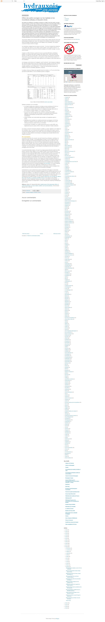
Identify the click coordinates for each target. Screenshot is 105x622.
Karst (66, 282)
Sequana (67, 399)
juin (67, 558)
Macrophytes (67, 294)
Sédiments (67, 389)
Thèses (66, 424)
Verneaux (67, 443)
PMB (66, 346)
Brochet (66, 152)
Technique (67, 418)
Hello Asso (78, 39)
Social (66, 409)
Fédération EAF (68, 498)
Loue (66, 291)
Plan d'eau (67, 344)
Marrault (66, 297)
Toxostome (67, 432)
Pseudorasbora (68, 357)
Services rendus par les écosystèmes (72, 402)
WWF (66, 454)
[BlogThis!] (34, 190)
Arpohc (66, 467)
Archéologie (67, 119)
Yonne (66, 456)
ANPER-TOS (67, 114)
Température (67, 421)
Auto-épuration (68, 132)
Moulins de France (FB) (70, 510)
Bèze (66, 142)
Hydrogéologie (68, 265)
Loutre (66, 292)
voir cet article (47, 163)
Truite (66, 434)
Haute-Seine (67, 259)
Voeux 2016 (68, 600)
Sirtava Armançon (69, 520)
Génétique (67, 252)
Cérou (66, 165)
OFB (66, 322)
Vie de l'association (68, 447)
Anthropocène (67, 116)
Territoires (67, 422)
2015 (66, 603)
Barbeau (66, 135)
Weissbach (67, 453)
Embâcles (67, 215)
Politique (66, 349)
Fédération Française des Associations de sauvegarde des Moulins (72, 501)
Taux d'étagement (68, 416)
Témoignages (67, 419)
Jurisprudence (68, 281)
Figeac (66, 238)
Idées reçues (67, 271)
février (67, 564)
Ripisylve (67, 367)
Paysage (66, 336)
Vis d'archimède (68, 451)
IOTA (66, 276)
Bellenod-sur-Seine (69, 139)
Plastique (67, 345)
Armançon (67, 125)
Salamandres (67, 380)
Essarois (66, 224)
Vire (66, 450)
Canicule (66, 160)
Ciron (66, 174)
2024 (66, 533)
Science (39, 192)
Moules (66, 308)
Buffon (66, 154)
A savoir (66, 97)
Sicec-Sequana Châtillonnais (71, 518)
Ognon (66, 323)
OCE (66, 320)
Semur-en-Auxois (68, 397)
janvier (67, 566)
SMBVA (66, 408)
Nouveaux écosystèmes (69, 317)
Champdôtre (67, 170)
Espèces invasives (68, 222)
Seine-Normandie (68, 392)
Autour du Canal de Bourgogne (71, 475)
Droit (66, 208)
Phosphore (67, 341)
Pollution (66, 351)
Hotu (66, 262)
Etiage (66, 231)
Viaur (66, 444)
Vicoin (66, 446)
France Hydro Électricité (70, 493)
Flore (66, 243)
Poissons (67, 348)
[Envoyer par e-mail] (33, 190)
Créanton (67, 192)
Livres (66, 288)
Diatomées (67, 203)
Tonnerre (66, 428)
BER (66, 141)
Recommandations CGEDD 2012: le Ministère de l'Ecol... (73, 590)
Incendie (66, 272)
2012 (66, 608)
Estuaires (67, 225)
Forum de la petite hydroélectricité (72, 491)
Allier (66, 109)
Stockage (67, 414)
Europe (66, 234)
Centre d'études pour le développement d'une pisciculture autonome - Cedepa (72, 481)
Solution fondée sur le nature (70, 411)
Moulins (66, 310)
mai (67, 559)
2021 (66, 538)
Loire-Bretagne (68, 289)
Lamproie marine (68, 285)
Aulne (66, 130)
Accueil (41, 233)
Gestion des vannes (69, 254)
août (67, 554)
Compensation (68, 180)
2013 (66, 606)
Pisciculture (67, 342)
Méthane (66, 300)
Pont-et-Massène (68, 352)
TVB (66, 437)
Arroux (66, 126)
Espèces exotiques (68, 221)
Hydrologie (67, 266)
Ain (65, 106)
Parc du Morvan (68, 332)
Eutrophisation (68, 236)
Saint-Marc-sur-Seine (69, 379)
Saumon (66, 381)
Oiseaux (66, 324)
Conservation (67, 181)
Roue (66, 376)
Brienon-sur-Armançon (69, 151)
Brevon (66, 149)
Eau (66, 209)
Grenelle (66, 256)
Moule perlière (68, 307)
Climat (66, 177)
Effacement (67, 214)
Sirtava (66, 406)
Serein (66, 400)
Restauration (67, 361)
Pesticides (67, 339)
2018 (66, 543)
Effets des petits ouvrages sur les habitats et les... (72, 582)
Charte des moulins (69, 171)
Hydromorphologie (68, 268)
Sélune (66, 395)
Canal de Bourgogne (69, 157)
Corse (66, 187)
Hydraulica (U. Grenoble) (70, 506)
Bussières (67, 155)
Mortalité (66, 304)
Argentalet (67, 123)
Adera (66, 100)
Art (65, 128)
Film (66, 240)
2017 (66, 545)
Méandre (66, 298)
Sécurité (66, 387)
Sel (65, 393)
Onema (66, 327)
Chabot (66, 168)
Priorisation (67, 355)
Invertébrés (36, 192)
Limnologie (67, 287)
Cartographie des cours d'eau (70, 161)
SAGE (66, 377)
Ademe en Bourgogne (69, 465)
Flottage (66, 244)
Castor (66, 163)
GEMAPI (66, 250)
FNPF (66, 247)
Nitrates (66, 316)
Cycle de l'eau (67, 198)
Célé (66, 164)
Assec (66, 129)
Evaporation (67, 237)
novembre (68, 549)
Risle (66, 368)
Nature (66, 314)
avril (67, 561)
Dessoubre (67, 202)
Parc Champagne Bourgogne (70, 330)
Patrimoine (67, 335)
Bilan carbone (67, 145)
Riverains (67, 370)
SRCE (66, 412)
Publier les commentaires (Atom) (33, 235)
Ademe (66, 98)
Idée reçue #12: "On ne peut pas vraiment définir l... (72, 577)
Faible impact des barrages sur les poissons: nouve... (72, 593)
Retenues (67, 362)
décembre (68, 548)
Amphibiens (67, 111)
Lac (65, 284)
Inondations (67, 273)
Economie (67, 211)
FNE (66, 246)
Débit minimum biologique (70, 200)
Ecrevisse (67, 212)
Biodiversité (67, 147)
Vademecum (67, 438)
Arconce (66, 120)
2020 (66, 540)
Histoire (66, 260)
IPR (65, 278)
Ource (66, 329)
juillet (67, 556)
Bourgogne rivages (69, 478)
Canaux (66, 158)
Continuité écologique (29, 192)
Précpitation (67, 354)
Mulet (66, 311)
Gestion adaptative (68, 253)
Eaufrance (67, 484)
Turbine (66, 435)
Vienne (66, 449)
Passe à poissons (68, 333)
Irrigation (66, 279)
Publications (67, 358)
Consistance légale (68, 183)
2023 (66, 535)
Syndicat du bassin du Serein (70, 415)
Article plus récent (25, 233)
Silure (66, 405)
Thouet (66, 425)
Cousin (66, 189)
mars (67, 563)
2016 (66, 546)
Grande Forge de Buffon (70, 504)
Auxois (66, 133)
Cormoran (67, 186)
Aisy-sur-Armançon (68, 107)
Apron (66, 117)
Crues (66, 195)
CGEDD (66, 167)
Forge (66, 249)
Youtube (66, 20)
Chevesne (67, 173)
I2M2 (66, 269)
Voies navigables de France (71, 524)
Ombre (66, 326)
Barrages (67, 136)
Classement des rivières (69, 176)
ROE (66, 373)
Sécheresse (67, 386)
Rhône (66, 365)
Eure (66, 233)
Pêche (66, 338)
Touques (66, 430)
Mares (66, 295)
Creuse (66, 193)
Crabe (66, 190)
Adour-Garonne (68, 101)
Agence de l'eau (68, 104)
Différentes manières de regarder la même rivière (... (73, 585)
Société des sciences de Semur (71, 522)
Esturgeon (67, 227)
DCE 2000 (67, 199)
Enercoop (67, 486)
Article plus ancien (57, 233)
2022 (66, 536)
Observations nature (69, 319)
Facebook (67, 18)
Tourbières (67, 431)
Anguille (66, 113)
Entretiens (67, 218)
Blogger (57, 618)
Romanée (67, 374)
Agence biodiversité (69, 103)
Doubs (66, 206)
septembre (68, 553)
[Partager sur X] (36, 190)
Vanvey (66, 440)
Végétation (67, 441)
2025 (66, 531)
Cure (66, 196)
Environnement (68, 219)
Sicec (66, 403)
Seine (66, 390)
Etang (66, 228)
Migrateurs (67, 301)
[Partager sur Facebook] (37, 190)
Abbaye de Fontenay (69, 463)
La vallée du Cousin (69, 508)
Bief (65, 144)
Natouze (66, 313)
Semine (66, 396)
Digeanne (67, 205)
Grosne (66, 257)
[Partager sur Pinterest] (38, 190)
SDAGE (66, 384)
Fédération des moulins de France (72, 495)
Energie (66, 217)
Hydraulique (67, 263)
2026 (66, 529)
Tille (66, 427)
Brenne (66, 148)
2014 (66, 604)
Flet (65, 241)
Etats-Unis (67, 230)
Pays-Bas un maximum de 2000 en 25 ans (35, 177)
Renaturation (67, 360)
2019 (66, 541)
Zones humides (68, 457)
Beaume (66, 138)
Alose (66, 110)
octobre (67, 551)
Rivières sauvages (68, 371)
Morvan (66, 306)
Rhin (66, 364)
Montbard (67, 303)
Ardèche (66, 122)
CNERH (66, 179)
